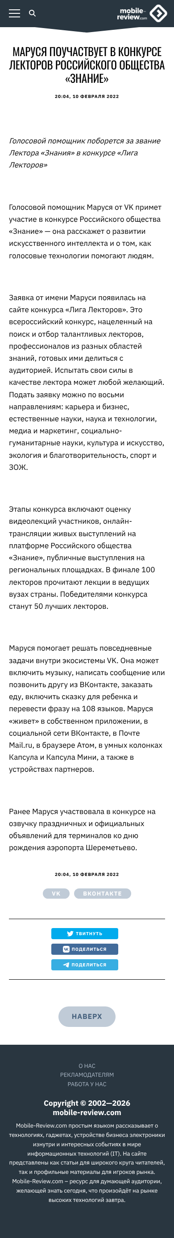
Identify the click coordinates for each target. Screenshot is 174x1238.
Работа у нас (86, 1084)
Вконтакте (102, 893)
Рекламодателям (87, 1075)
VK (56, 893)
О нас (87, 1066)
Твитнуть (89, 934)
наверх (87, 1016)
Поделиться (89, 949)
